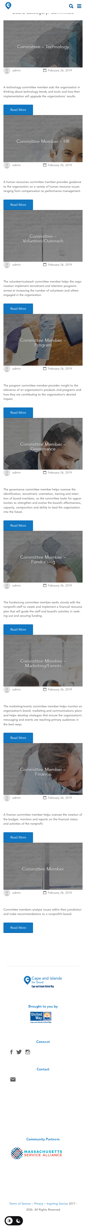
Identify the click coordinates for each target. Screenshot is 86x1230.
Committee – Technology (43, 47)
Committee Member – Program (43, 342)
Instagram (27, 1053)
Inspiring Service (57, 1204)
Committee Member (43, 869)
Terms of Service (20, 1204)
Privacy (38, 1204)
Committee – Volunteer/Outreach (43, 239)
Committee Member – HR (43, 141)
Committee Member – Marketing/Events (43, 663)
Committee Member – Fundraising (43, 559)
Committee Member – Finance (43, 772)
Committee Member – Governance (43, 446)
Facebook (11, 1053)
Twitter (19, 1053)
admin (16, 70)
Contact (13, 1080)
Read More (18, 110)
